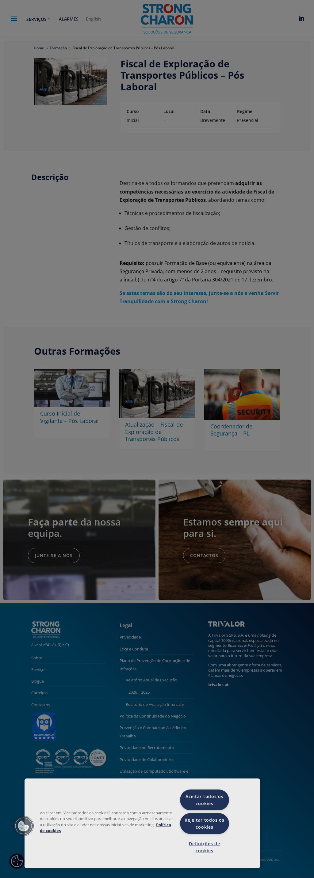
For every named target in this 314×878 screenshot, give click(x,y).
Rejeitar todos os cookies (204, 823)
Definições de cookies (204, 847)
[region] (142, 823)
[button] (23, 826)
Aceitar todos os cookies (205, 799)
